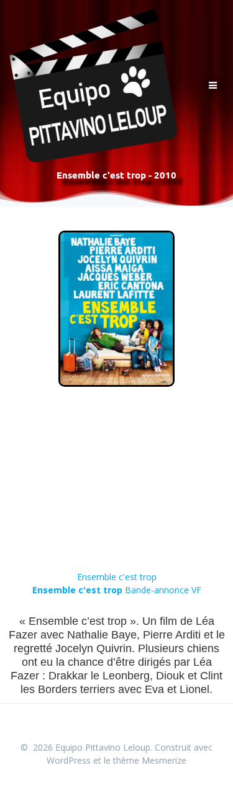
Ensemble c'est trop (117, 577)
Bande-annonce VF (116, 590)
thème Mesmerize (149, 760)
